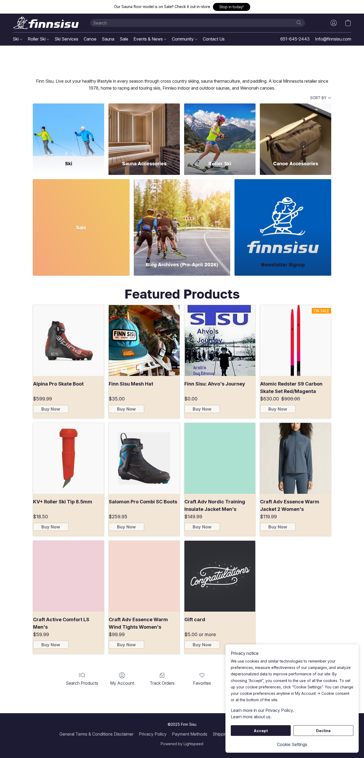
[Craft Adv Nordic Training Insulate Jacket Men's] (219, 458)
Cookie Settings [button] (292, 744)
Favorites (202, 683)
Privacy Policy (153, 734)
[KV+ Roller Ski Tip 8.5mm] (68, 458)
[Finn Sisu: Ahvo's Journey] (219, 340)
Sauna (108, 39)
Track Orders (162, 683)
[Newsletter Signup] (282, 217)
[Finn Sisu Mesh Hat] (144, 340)
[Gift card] (219, 576)
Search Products (82, 683)
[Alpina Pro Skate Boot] (68, 340)
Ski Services (66, 39)
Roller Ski (37, 39)
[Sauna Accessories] (144, 128)
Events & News (149, 39)
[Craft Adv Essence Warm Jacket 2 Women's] (295, 458)
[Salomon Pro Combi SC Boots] (144, 458)
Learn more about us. (251, 716)
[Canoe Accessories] (295, 128)
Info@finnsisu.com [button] (333, 39)
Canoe (90, 39)
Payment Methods (189, 734)
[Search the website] (299, 22)
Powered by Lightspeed (182, 743)
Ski (16, 39)
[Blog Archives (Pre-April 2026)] (182, 217)
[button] (231, 7)
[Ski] (68, 128)
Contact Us (214, 39)
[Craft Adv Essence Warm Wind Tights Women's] (144, 576)
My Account (122, 683)
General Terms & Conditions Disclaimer (96, 734)
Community (183, 39)
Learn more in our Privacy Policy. (262, 710)
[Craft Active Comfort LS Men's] (68, 576)
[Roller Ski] (220, 128)
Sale (124, 39)
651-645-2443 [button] (295, 39)
